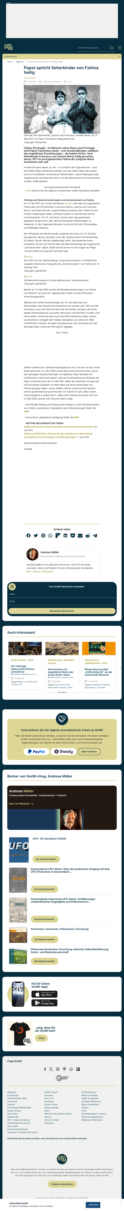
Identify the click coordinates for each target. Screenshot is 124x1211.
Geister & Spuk (14, 1111)
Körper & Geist (51, 1104)
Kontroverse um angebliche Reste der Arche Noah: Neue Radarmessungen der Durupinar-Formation (61, 675)
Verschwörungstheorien (92, 1117)
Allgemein (20, 62)
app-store (44, 994)
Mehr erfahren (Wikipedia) (39, 571)
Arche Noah (65, 685)
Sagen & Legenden (90, 1098)
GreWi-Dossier (51, 1092)
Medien (20, 682)
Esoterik (11, 1104)
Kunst (46, 1111)
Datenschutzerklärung (17, 1129)
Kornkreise (49, 1101)
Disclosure (12, 1101)
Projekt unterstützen (62, 1184)
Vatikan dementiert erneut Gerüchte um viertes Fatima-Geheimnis (59, 426)
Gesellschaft (18, 660)
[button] (28, 535)
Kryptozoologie (51, 1107)
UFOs (30, 660)
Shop (41, 1038)
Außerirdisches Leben (17, 1098)
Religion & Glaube (89, 1095)
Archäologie (55, 660)
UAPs (29, 682)
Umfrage (14, 684)
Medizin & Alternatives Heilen (57, 1114)
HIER (28, 190)
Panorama (49, 1123)
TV (25, 682)
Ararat (56, 685)
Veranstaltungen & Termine (93, 1114)
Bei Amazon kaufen (44, 961)
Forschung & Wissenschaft (19, 1107)
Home (9, 62)
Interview (48, 1095)
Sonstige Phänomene (91, 1101)
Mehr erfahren (89, 751)
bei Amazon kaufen (46, 859)
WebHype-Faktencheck (92, 1120)
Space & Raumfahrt (90, 1104)
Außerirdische (96, 685)
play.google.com (44, 1002)
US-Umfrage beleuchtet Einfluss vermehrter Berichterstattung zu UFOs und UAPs (23, 672)
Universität (101, 687)
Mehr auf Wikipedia (19, 803)
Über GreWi (12, 1126)
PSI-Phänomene (88, 1092)
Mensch (47, 1117)
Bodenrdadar (53, 687)
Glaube (68, 203)
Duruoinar (63, 687)
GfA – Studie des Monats (18, 1120)
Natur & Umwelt (51, 1120)
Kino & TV (49, 1098)
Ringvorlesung (90, 687)
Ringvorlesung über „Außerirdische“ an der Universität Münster (98, 672)
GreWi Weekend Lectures (18, 1123)
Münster (106, 685)
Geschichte (12, 1114)
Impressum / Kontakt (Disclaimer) (22, 1132)
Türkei (70, 687)
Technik (85, 1107)
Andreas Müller (30, 78)
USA (20, 684)
